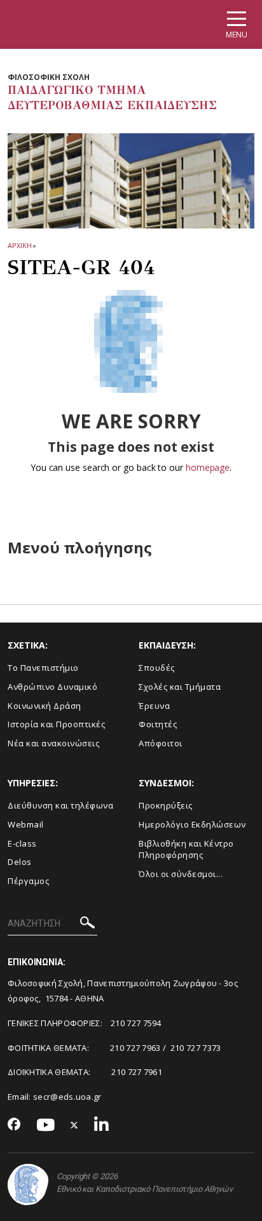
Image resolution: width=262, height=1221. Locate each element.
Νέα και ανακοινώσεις (53, 743)
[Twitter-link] (74, 1125)
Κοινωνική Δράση (44, 705)
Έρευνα (154, 705)
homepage (208, 467)
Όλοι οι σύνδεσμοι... (181, 874)
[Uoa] (28, 1184)
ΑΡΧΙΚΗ (19, 245)
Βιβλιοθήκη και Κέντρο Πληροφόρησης (186, 849)
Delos (20, 862)
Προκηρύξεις (166, 805)
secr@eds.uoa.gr (67, 1096)
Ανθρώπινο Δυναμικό (52, 686)
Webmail (26, 824)
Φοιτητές (158, 724)
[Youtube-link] (45, 1125)
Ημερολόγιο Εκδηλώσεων (192, 824)
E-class (22, 843)
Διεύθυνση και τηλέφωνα (60, 805)
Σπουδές (157, 667)
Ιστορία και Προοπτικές (56, 724)
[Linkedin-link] (101, 1125)
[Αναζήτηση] (87, 924)
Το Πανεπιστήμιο (43, 667)
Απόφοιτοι (161, 743)
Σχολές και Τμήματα (180, 686)
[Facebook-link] (14, 1125)
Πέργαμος (28, 881)
